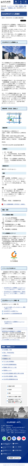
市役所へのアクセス (14, 458)
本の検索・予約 (7, 349)
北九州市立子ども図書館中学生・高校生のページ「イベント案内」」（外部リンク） (14, 293)
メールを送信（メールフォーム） (11, 339)
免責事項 (16, 443)
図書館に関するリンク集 (10, 367)
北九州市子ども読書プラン (11, 311)
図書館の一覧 (11, 8)
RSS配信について (7, 453)
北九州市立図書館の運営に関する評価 (13, 373)
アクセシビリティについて (7, 447)
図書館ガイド (7, 355)
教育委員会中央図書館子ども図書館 (11, 331)
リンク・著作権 (17, 446)
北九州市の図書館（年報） (10, 376)
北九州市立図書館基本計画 (10, 379)
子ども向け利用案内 (8, 361)
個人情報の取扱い (18, 450)
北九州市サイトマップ (7, 451)
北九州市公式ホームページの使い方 (7, 444)
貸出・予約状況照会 (8, 352)
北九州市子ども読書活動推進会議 (13, 313)
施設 (16, 6)
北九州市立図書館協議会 (10, 364)
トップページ (10, 6)
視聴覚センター (7, 370)
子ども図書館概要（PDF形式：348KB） (15, 204)
